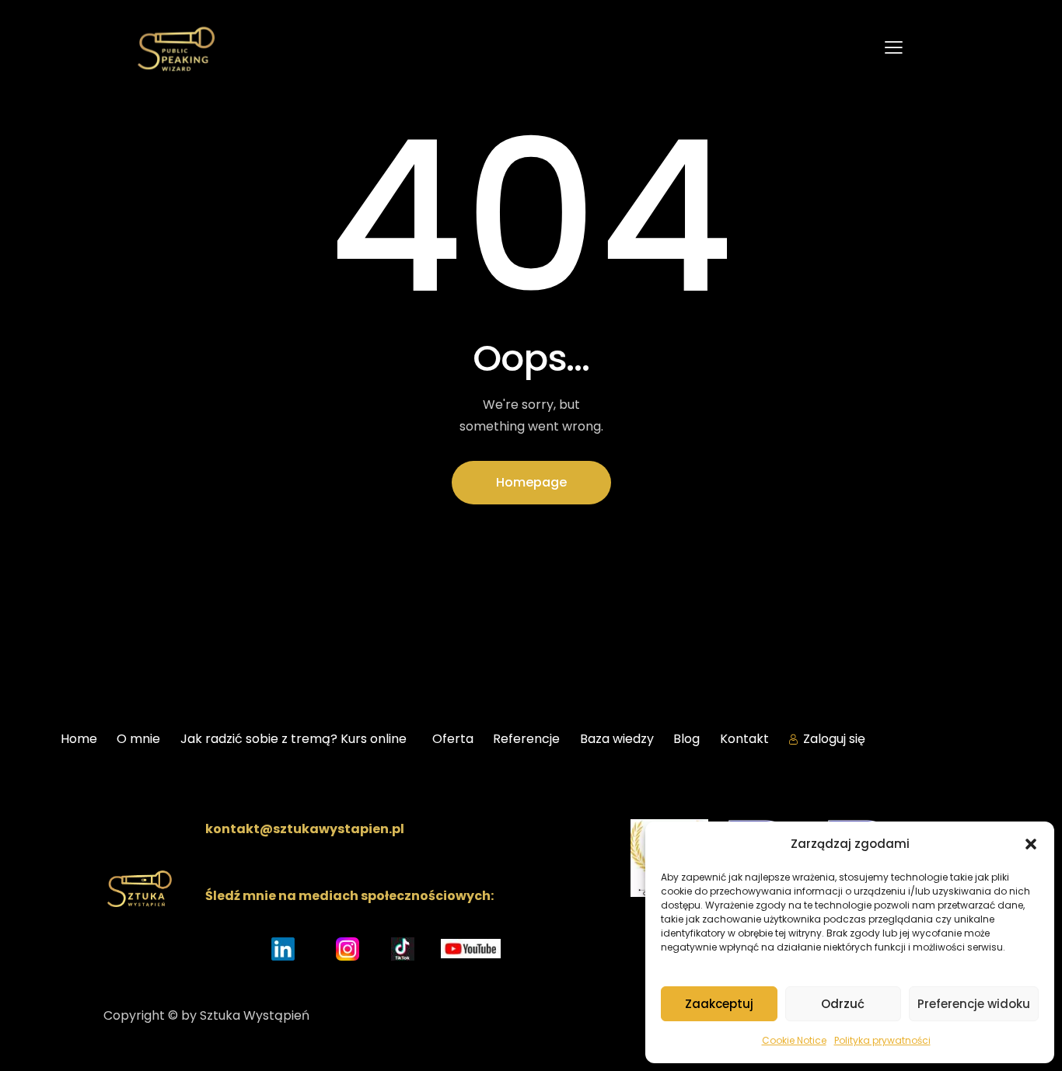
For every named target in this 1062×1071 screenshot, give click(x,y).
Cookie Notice (794, 1040)
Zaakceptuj (719, 1004)
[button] (1031, 844)
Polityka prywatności (882, 1040)
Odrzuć (843, 1004)
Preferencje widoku (973, 1004)
